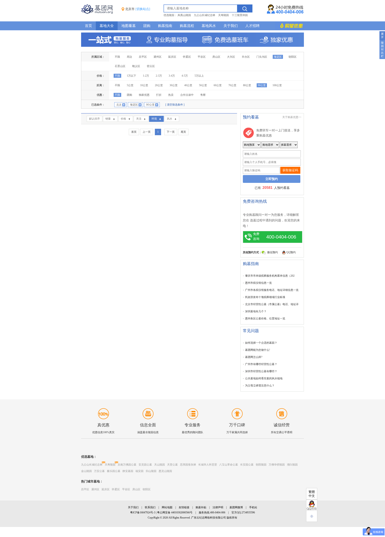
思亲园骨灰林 (188, 464)
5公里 (130, 85)
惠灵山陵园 (165, 471)
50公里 (203, 85)
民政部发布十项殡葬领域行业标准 (265, 297)
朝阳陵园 (261, 464)
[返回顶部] (311, 516)
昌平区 (143, 56)
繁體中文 (312, 494)
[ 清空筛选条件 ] (174, 104)
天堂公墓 (172, 464)
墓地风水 (209, 26)
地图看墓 (128, 26)
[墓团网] (99, 12)
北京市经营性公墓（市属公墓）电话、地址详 (272, 304)
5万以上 (199, 75)
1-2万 (146, 75)
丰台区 (246, 56)
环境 (154, 118)
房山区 (216, 56)
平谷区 (202, 56)
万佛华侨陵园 (277, 464)
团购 (146, 26)
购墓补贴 (201, 507)
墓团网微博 (236, 507)
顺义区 (136, 66)
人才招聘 (252, 26)
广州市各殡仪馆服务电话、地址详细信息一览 (272, 290)
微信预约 (272, 252)
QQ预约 (291, 252)
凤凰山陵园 (184, 15)
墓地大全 (107, 26)
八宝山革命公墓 (228, 464)
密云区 (151, 66)
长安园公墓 (247, 464)
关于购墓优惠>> (291, 117)
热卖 (171, 94)
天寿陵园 (223, 15)
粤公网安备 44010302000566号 (174, 512)
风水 (169, 118)
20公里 (159, 85)
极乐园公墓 (113, 471)
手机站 (253, 507)
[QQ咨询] (311, 505)
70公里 (232, 85)
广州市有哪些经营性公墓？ (261, 364)
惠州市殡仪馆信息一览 (258, 282)
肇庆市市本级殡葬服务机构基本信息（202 (270, 275)
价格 (123, 118)
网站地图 (167, 507)
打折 (159, 94)
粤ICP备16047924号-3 (142, 512)
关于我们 (230, 26)
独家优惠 (144, 94)
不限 (117, 56)
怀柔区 (187, 56)
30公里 (174, 85)
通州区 (158, 56)
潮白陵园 (292, 464)
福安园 (139, 471)
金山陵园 (86, 471)
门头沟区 (261, 56)
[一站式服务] (192, 45)
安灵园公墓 (145, 464)
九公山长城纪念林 (204, 15)
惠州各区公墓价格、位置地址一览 (265, 318)
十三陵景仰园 (240, 15)
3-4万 (172, 75)
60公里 (218, 85)
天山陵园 (159, 464)
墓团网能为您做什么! (257, 349)
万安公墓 (99, 471)
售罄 (203, 94)
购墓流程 (187, 26)
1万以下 (131, 75)
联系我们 (150, 507)
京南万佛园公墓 (127, 464)
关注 (138, 118)
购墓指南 (165, 26)
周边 (129, 56)
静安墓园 (128, 471)
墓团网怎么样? (253, 357)
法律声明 (218, 507)
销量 (108, 118)
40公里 (188, 85)
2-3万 (159, 75)
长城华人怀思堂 (207, 464)
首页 (88, 26)
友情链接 (184, 507)
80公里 (247, 85)
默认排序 (94, 118)
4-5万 (185, 75)
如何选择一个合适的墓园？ (261, 342)
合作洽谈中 (187, 94)
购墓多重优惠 (289, 25)
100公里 (277, 85)
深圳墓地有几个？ (255, 311)
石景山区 (120, 66)
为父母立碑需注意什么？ (259, 385)
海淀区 (278, 56)
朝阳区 (293, 56)
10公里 (144, 85)
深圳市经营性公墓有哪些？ (261, 371)
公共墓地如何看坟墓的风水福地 (264, 378)
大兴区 (231, 56)
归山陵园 (151, 471)
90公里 (262, 85)
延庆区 (172, 56)
